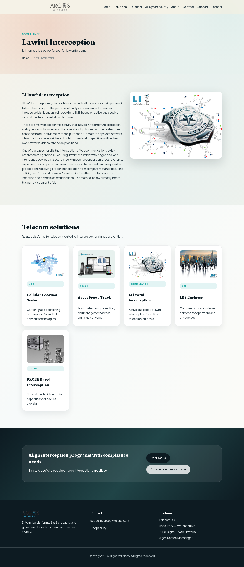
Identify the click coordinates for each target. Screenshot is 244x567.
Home (106, 7)
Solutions (120, 7)
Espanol (216, 7)
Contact (188, 7)
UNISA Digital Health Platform (177, 532)
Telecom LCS (167, 520)
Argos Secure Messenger (176, 538)
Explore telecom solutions (168, 469)
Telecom (136, 7)
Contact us (158, 458)
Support (202, 7)
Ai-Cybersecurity (156, 7)
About (175, 7)
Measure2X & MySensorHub (177, 526)
